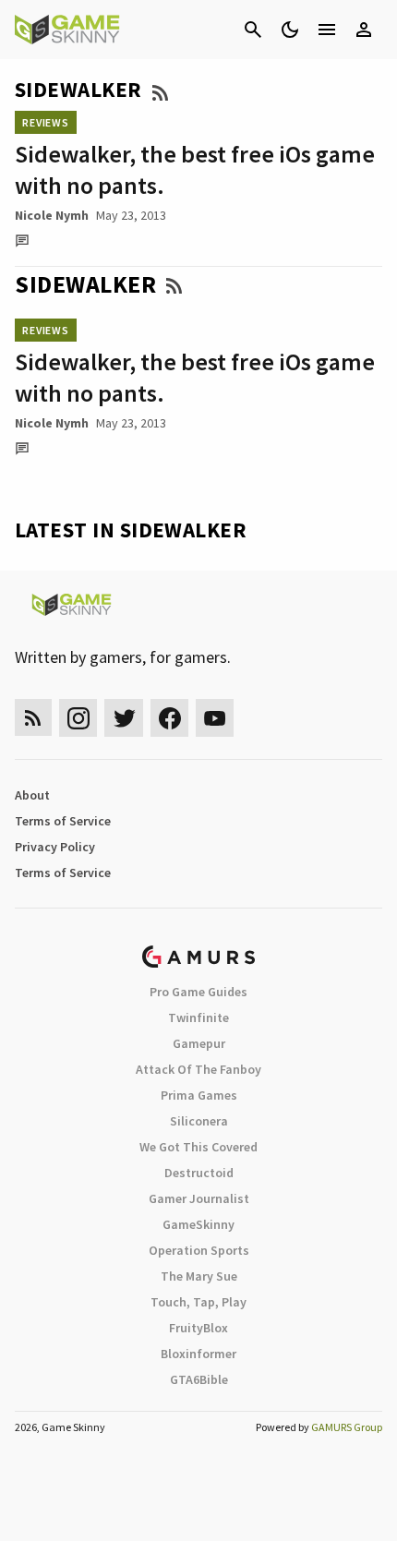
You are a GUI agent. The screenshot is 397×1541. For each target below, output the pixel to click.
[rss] (33, 718)
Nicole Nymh (52, 215)
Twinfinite (198, 1017)
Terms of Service (63, 821)
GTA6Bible (199, 1379)
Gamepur (199, 1043)
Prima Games (199, 1095)
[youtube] (215, 718)
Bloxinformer (198, 1353)
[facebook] (169, 718)
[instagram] (78, 718)
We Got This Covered (198, 1146)
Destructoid (199, 1172)
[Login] (363, 29)
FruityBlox (198, 1327)
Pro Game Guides (198, 991)
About (32, 795)
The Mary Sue (199, 1276)
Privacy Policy (55, 846)
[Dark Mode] (289, 29)
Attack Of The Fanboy (198, 1069)
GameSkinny (198, 1224)
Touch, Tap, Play (198, 1302)
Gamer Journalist (199, 1198)
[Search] (253, 29)
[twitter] (123, 718)
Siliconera (199, 1121)
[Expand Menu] (326, 29)
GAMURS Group (346, 1427)
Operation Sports (199, 1250)
